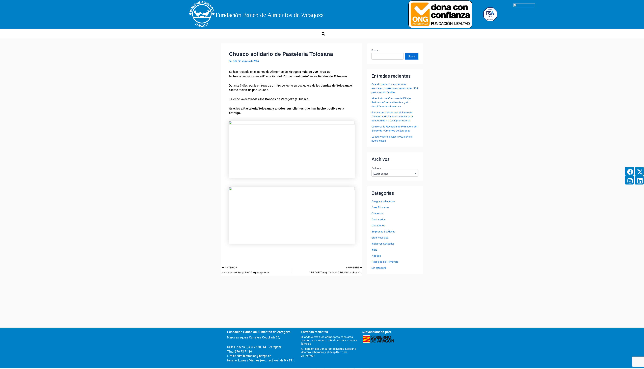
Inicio (374, 250)
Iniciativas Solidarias (382, 244)
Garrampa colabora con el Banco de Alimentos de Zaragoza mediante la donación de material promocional (392, 116)
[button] (323, 34)
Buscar (375, 50)
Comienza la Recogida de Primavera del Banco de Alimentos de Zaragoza (394, 129)
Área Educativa (380, 207)
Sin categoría (378, 268)
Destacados (378, 219)
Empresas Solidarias (383, 231)
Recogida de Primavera (384, 262)
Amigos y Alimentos (383, 201)
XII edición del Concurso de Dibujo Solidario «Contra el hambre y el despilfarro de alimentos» (391, 102)
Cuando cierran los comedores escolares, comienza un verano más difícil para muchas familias (394, 88)
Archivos (376, 168)
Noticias (376, 256)
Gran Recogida (379, 238)
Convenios (377, 213)
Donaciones (378, 225)
